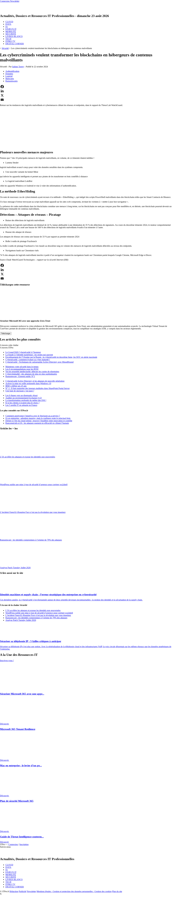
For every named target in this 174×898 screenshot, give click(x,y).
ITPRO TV (10, 41)
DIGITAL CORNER (14, 44)
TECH (8, 39)
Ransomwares (11, 81)
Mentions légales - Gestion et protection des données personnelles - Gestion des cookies (74, 891)
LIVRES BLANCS (14, 36)
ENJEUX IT (10, 29)
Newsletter (31, 891)
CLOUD (9, 22)
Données (9, 74)
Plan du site (117, 891)
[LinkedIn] (87, 91)
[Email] (87, 100)
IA (6, 26)
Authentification (12, 71)
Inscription (24, 844)
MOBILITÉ (10, 31)
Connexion (13, 844)
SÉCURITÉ (10, 34)
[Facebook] (87, 86)
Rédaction (14, 891)
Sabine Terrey (18, 66)
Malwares (9, 78)
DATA (8, 24)
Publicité (22, 891)
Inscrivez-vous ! (7, 660)
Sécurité (5, 48)
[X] (87, 95)
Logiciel (9, 76)
